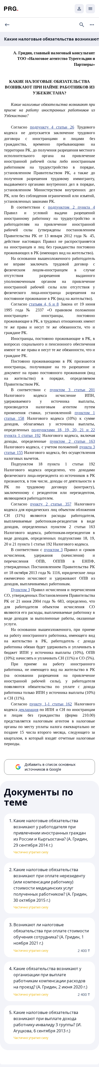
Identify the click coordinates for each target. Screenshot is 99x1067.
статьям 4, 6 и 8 (44, 304)
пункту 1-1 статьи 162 (50, 704)
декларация (28, 709)
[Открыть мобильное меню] (90, 8)
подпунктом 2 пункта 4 (71, 207)
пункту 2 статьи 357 (50, 504)
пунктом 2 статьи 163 (72, 441)
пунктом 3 (53, 550)
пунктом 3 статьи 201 (72, 390)
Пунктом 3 (20, 590)
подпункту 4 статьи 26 (52, 127)
